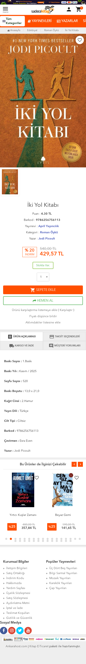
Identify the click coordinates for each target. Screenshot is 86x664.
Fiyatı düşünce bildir (43, 316)
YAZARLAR (69, 21)
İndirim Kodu (15, 578)
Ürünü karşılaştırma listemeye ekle (34, 310)
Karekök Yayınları (60, 583)
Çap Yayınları (58, 588)
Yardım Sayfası (15, 588)
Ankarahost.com (16, 646)
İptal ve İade (14, 608)
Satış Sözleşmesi (17, 598)
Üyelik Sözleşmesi (18, 593)
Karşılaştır (66, 310)
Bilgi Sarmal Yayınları (63, 573)
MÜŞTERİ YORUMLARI (64, 345)
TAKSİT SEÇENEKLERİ (64, 336)
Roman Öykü (49, 232)
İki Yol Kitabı (72, 30)
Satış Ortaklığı (15, 573)
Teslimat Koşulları (18, 613)
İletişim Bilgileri (16, 568)
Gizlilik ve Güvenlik (19, 618)
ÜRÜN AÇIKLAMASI (22, 336)
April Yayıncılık (48, 226)
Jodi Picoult (46, 238)
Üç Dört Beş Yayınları (63, 568)
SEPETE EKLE (43, 290)
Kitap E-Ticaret (38, 646)
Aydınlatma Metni (18, 603)
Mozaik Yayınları (60, 578)
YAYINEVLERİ (41, 21)
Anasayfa (15, 30)
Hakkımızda (14, 583)
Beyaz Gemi (23, 515)
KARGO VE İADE (21, 345)
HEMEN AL (44, 300)
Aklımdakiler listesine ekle (43, 322)
